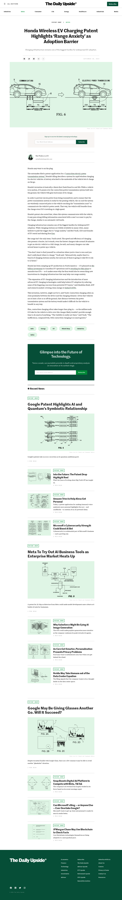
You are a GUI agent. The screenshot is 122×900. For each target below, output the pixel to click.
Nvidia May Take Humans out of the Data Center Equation (71, 675)
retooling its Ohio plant (79, 268)
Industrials (100, 11)
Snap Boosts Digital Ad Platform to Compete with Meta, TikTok (71, 782)
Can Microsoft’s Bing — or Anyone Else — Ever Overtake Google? (73, 806)
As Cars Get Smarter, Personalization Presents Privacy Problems (72, 650)
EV (54, 329)
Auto (32, 329)
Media (116, 11)
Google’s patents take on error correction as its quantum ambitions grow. (53, 457)
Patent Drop (56, 22)
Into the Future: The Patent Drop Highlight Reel (70, 476)
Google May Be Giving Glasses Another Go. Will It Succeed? (60, 710)
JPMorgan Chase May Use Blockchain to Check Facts (72, 831)
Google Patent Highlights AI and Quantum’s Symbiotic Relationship (57, 406)
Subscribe (81, 142)
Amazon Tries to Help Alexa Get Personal (69, 500)
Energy (66, 11)
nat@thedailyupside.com (44, 159)
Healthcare (82, 11)
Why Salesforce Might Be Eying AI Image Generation (71, 626)
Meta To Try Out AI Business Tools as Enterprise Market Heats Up (58, 554)
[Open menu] (11, 4)
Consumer (38, 11)
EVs (53, 11)
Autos (23, 11)
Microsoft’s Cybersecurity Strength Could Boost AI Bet (72, 527)
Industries (7, 11)
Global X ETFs (70, 288)
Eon (53, 233)
